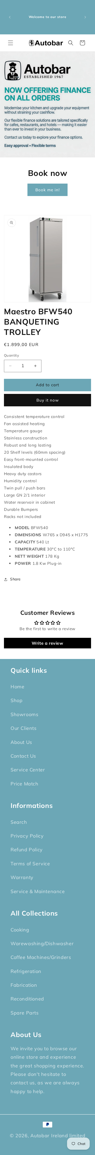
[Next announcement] (85, 17)
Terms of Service (30, 864)
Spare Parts (25, 1013)
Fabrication (24, 985)
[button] (10, 43)
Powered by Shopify (47, 1144)
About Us (21, 742)
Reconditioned (27, 999)
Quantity (11, 355)
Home (17, 687)
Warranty (22, 877)
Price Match (25, 784)
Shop (16, 700)
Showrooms (24, 714)
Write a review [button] (47, 643)
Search (19, 822)
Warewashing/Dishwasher (42, 943)
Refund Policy (27, 850)
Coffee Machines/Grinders (41, 957)
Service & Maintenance (38, 891)
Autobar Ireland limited (57, 1136)
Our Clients (24, 728)
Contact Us (23, 756)
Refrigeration (26, 971)
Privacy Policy (27, 836)
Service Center (28, 770)
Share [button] (15, 579)
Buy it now (47, 400)
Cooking (20, 930)
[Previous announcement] (10, 17)
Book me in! (47, 189)
